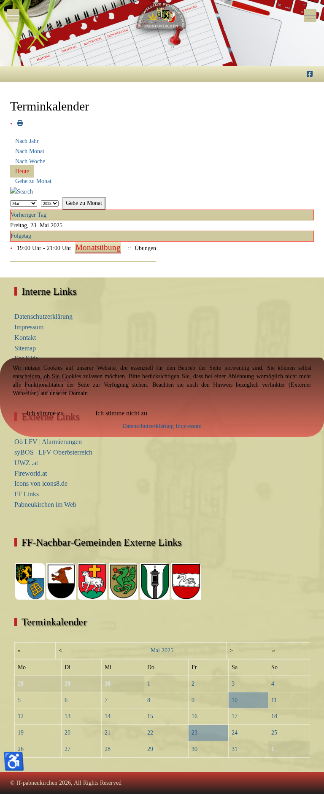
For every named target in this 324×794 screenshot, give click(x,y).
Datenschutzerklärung (148, 426)
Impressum (189, 426)
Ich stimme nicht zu (121, 413)
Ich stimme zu (45, 413)
